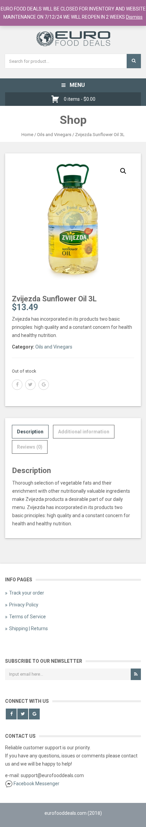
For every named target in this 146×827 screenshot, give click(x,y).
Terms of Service (27, 616)
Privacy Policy (23, 604)
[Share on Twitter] (30, 384)
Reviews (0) (29, 447)
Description (30, 431)
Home (27, 134)
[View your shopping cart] (57, 99)
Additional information (83, 431)
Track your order (26, 593)
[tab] (30, 431)
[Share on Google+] (43, 384)
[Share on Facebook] (17, 384)
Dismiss (134, 17)
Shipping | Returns (28, 628)
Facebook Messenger (36, 783)
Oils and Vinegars (54, 134)
